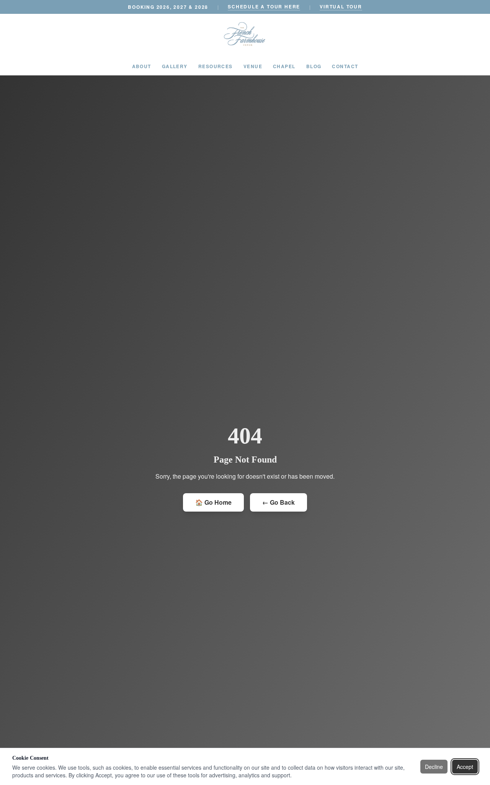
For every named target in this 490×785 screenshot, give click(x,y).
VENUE (252, 66)
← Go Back (278, 502)
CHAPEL (284, 66)
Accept (465, 766)
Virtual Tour (341, 6)
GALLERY (175, 66)
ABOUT (141, 66)
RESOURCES (215, 66)
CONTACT (345, 66)
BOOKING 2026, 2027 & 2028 (168, 6)
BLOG (314, 66)
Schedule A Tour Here (264, 6)
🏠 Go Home (213, 502)
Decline (434, 766)
